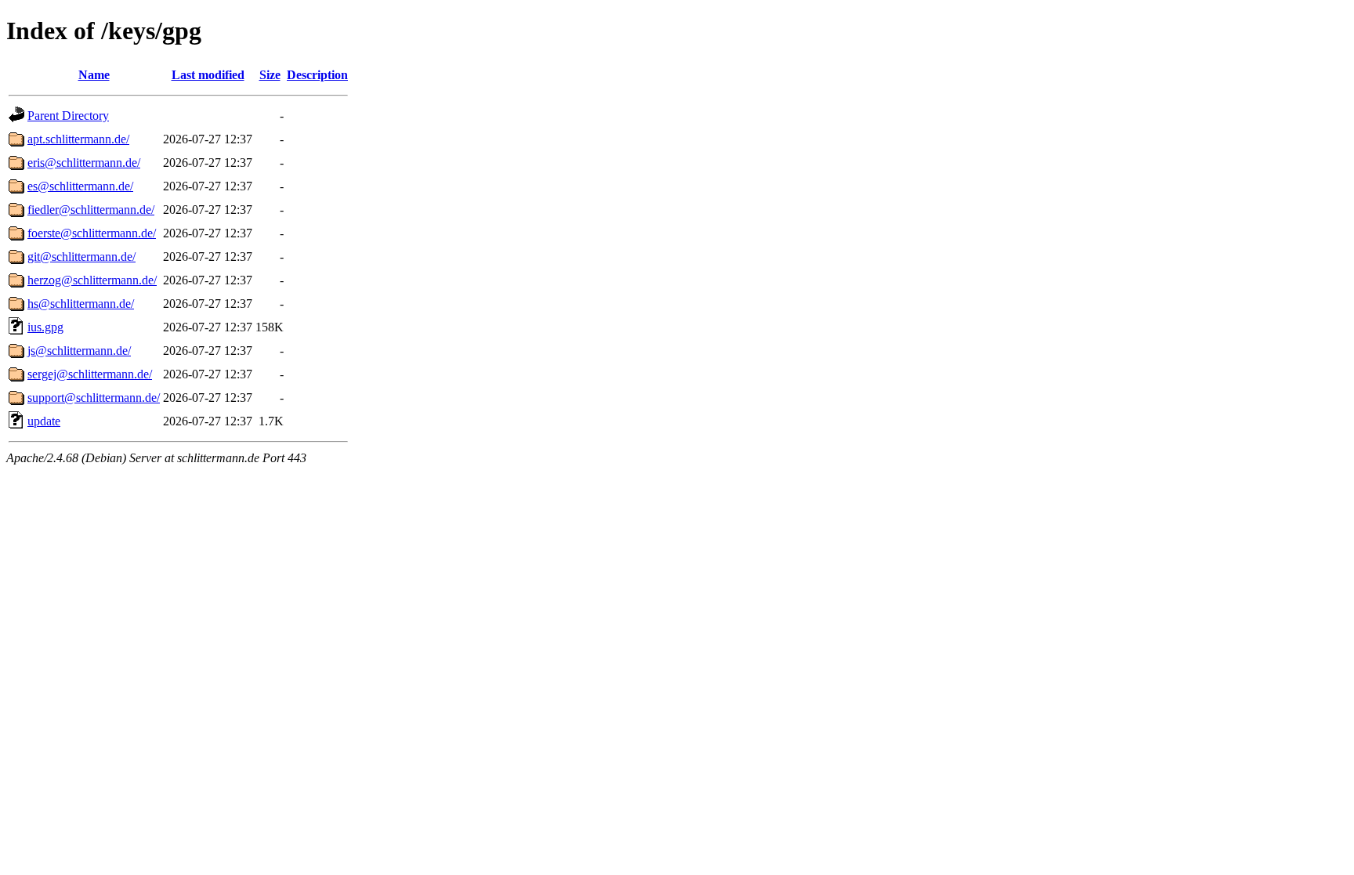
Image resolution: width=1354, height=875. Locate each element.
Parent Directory (68, 115)
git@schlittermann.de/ (81, 256)
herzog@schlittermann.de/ (92, 280)
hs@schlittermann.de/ (80, 303)
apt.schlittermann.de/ (78, 139)
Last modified (208, 74)
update (43, 421)
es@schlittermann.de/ (80, 186)
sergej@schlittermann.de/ (89, 374)
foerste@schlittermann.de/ (91, 233)
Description (317, 74)
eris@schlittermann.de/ (83, 162)
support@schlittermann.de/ (93, 397)
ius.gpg (45, 327)
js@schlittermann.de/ (79, 350)
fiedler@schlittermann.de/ (90, 209)
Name (94, 74)
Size (270, 74)
